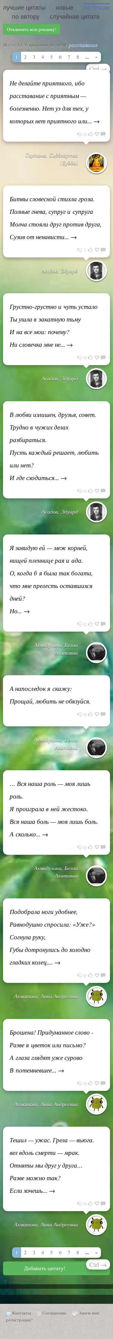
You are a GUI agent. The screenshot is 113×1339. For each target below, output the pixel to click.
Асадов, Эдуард (60, 270)
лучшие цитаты (24, 7)
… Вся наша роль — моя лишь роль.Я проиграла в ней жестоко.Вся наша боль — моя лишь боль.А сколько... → (54, 808)
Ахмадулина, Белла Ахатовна (56, 648)
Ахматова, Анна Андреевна (46, 996)
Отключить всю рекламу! (31, 29)
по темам (96, 7)
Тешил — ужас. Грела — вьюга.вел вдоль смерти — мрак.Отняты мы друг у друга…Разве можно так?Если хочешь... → (52, 1165)
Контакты (21, 1313)
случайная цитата (74, 16)
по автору (25, 16)
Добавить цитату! (44, 1268)
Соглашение (54, 1313)
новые (64, 7)
